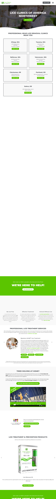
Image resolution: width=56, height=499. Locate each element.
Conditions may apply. (32, 333)
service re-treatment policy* (33, 348)
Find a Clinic (46, 2)
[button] (52, 2)
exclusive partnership (44, 314)
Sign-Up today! (47, 320)
